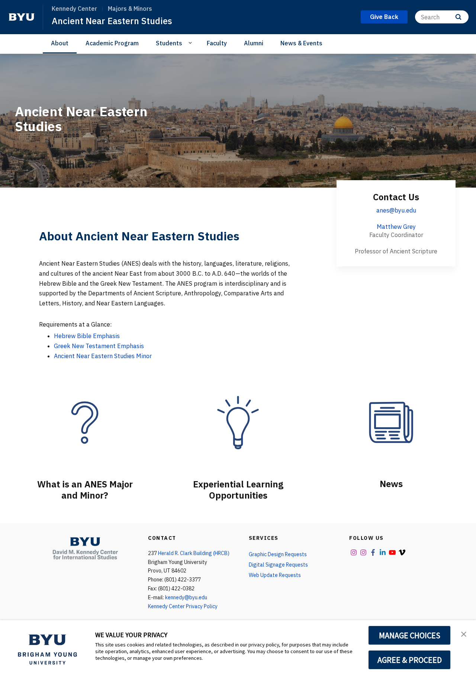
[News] (391, 422)
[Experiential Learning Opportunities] (238, 422)
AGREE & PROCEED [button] (409, 660)
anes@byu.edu (396, 210)
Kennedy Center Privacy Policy (183, 606)
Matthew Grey (396, 226)
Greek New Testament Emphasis (99, 346)
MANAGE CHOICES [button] (409, 635)
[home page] (22, 17)
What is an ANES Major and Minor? (85, 489)
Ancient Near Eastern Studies (112, 21)
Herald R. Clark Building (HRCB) (193, 553)
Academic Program (112, 43)
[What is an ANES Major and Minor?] (84, 422)
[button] (463, 633)
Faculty (217, 43)
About (59, 43)
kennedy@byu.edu (186, 597)
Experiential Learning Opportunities (238, 489)
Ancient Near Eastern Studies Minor (103, 356)
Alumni (253, 43)
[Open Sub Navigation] (191, 43)
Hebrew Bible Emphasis (87, 336)
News (391, 484)
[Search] (458, 16)
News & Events (301, 43)
